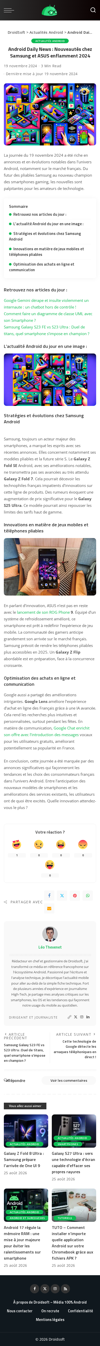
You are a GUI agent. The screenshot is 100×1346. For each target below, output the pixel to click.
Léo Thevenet (50, 947)
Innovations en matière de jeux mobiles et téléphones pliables (46, 252)
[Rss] (65, 1288)
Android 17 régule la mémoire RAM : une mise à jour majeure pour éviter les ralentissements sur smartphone (22, 1242)
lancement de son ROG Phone (43, 612)
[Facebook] (49, 896)
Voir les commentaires (69, 1080)
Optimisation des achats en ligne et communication (41, 267)
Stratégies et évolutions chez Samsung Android (45, 236)
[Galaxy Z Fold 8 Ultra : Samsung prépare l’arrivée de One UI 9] (26, 1131)
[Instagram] (82, 1017)
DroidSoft (16, 32)
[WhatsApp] (88, 896)
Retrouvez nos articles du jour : (39, 214)
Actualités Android (46, 32)
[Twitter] (62, 896)
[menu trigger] (10, 10)
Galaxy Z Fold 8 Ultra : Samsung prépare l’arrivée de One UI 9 (24, 1159)
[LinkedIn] (88, 1017)
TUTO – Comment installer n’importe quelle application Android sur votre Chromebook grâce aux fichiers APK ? (72, 1242)
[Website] (69, 1017)
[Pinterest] (75, 896)
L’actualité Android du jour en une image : (48, 224)
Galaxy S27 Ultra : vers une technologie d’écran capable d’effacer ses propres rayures (73, 1162)
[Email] (49, 908)
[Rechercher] (93, 10)
